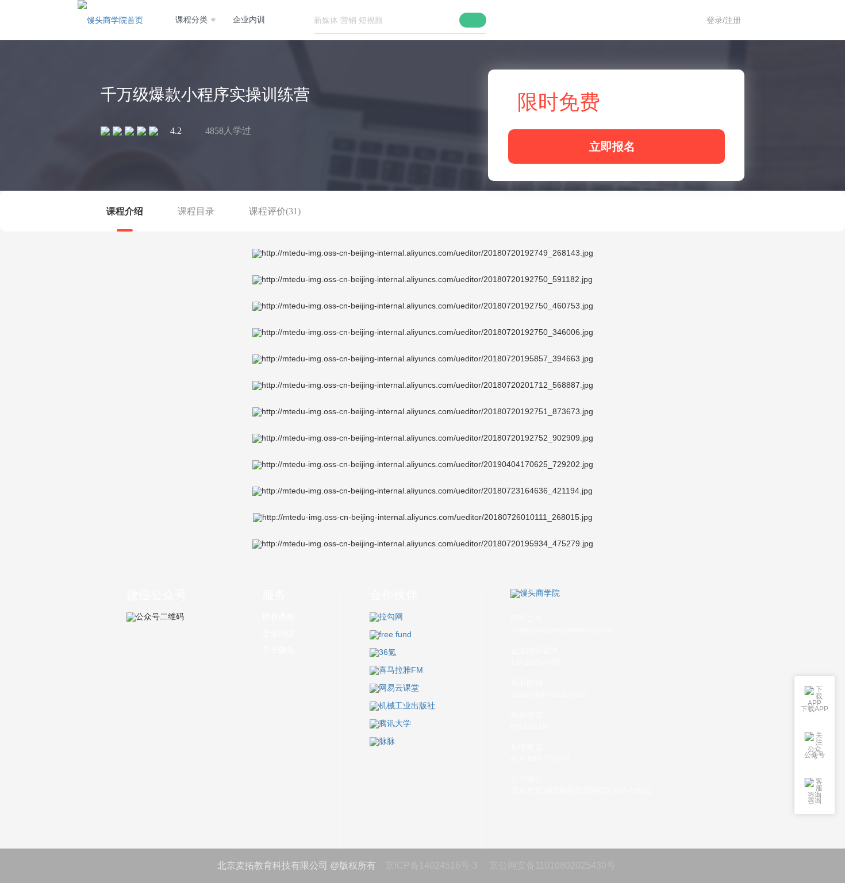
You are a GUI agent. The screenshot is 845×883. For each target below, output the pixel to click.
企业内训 (249, 20)
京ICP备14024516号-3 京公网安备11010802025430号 (498, 865)
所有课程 (278, 616)
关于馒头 (278, 649)
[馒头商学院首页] (110, 20)
